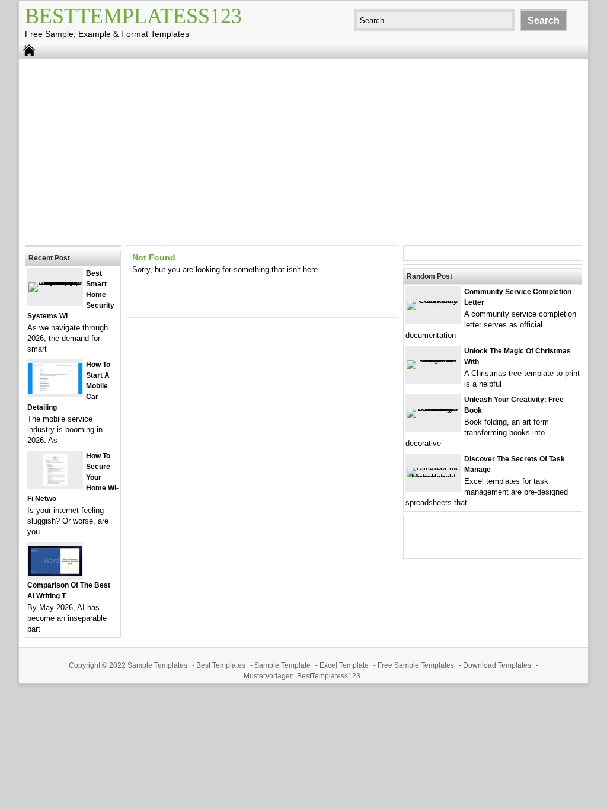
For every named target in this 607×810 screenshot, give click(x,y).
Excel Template (344, 665)
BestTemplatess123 (133, 16)
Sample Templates (157, 665)
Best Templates (220, 665)
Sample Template (282, 665)
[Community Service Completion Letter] (433, 300)
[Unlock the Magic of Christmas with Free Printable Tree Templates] (433, 359)
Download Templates (497, 665)
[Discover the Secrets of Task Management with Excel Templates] (433, 477)
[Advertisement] (303, 151)
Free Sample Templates (416, 665)
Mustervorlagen (269, 676)
